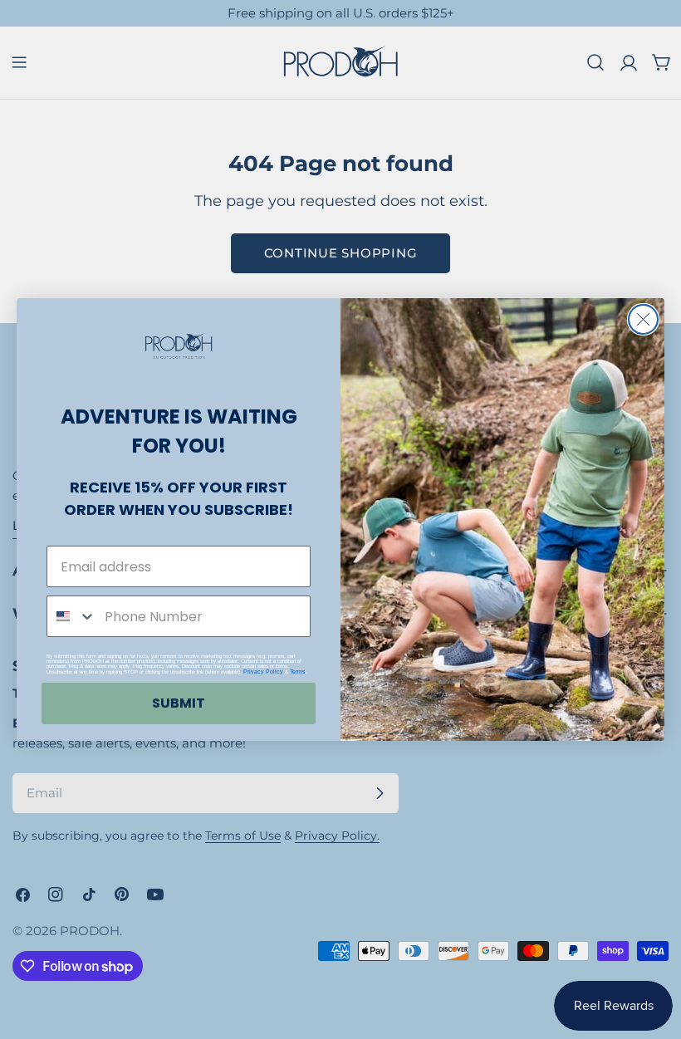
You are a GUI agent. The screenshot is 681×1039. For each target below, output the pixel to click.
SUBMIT (178, 703)
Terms (298, 671)
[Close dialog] (643, 319)
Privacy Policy (263, 671)
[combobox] (71, 616)
